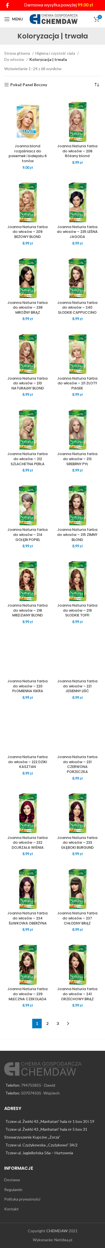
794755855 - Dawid (38, 1085)
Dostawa (12, 1179)
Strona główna (17, 53)
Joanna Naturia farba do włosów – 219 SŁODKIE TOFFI (77, 610)
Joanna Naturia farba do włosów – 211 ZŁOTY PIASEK (77, 383)
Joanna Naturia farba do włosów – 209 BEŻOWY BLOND (28, 231)
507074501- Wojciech (40, 1093)
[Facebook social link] (7, 5)
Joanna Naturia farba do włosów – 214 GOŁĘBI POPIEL (28, 534)
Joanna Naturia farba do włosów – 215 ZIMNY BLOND (77, 534)
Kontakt (11, 1208)
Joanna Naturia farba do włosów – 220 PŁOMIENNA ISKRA (28, 686)
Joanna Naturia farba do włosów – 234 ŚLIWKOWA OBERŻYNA (28, 918)
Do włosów (14, 59)
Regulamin (13, 1189)
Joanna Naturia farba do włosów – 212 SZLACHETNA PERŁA (28, 458)
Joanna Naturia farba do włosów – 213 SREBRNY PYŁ (77, 458)
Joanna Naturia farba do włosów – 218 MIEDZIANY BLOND (28, 610)
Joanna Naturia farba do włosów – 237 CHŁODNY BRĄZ (77, 918)
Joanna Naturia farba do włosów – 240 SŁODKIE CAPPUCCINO (77, 307)
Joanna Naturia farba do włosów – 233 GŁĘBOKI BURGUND (77, 842)
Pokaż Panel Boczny (28, 84)
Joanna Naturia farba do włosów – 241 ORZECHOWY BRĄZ (77, 994)
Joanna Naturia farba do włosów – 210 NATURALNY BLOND (28, 383)
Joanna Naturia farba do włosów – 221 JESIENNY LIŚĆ (77, 686)
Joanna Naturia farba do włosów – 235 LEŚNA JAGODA (77, 231)
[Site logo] (54, 18)
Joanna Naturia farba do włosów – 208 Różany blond (77, 151)
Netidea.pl (63, 1239)
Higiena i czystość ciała (55, 53)
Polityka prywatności (22, 1199)
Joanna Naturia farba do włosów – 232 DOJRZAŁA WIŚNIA (28, 842)
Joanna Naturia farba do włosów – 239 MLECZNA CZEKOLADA (28, 994)
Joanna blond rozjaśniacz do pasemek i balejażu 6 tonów (28, 153)
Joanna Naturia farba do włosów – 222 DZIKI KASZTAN (28, 761)
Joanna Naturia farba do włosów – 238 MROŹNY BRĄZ (28, 307)
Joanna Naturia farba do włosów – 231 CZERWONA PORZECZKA (77, 764)
